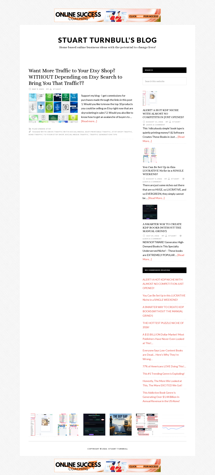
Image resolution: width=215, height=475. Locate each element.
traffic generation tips (103, 134)
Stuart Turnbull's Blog (107, 40)
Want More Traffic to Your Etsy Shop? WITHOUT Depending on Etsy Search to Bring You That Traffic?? (75, 77)
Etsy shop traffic (122, 132)
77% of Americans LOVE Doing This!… (164, 366)
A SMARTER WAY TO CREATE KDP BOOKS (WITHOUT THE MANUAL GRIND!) (162, 227)
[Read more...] (89, 121)
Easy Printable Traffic (98, 132)
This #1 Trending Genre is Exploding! (164, 373)
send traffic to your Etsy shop (46, 134)
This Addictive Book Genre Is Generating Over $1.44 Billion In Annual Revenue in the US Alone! (161, 397)
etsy (48, 129)
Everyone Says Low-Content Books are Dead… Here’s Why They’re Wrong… (163, 355)
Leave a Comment (155, 125)
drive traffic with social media (66, 132)
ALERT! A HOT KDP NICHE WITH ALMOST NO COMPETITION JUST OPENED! (163, 113)
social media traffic (77, 134)
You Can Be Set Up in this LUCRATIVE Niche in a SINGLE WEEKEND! (163, 170)
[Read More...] (156, 198)
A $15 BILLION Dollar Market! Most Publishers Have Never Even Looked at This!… (163, 339)
